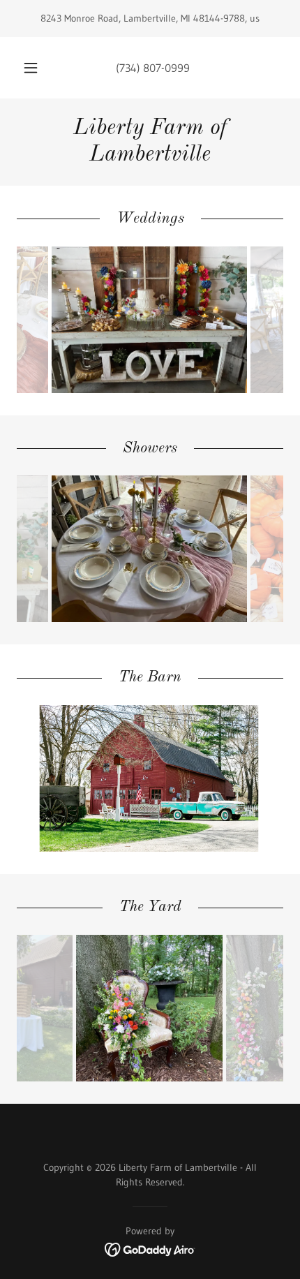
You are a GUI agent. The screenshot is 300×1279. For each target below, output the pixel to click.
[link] (150, 142)
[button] (31, 68)
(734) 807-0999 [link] (153, 68)
